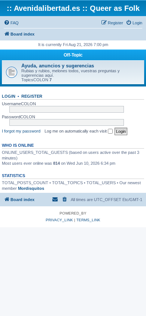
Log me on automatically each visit (76, 131)
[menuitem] (11, 22)
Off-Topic (73, 55)
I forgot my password (21, 131)
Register (31, 96)
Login (8, 96)
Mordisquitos (31, 188)
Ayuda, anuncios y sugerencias (57, 66)
